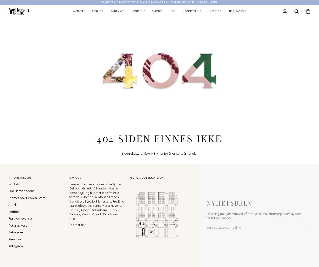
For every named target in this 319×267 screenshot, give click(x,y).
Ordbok (14, 212)
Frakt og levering (20, 218)
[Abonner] (307, 227)
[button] (79, 11)
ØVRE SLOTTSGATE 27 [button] (146, 177)
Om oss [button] (75, 177)
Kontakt (14, 184)
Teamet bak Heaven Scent (27, 198)
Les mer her (77, 225)
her (161, 153)
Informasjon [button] (19, 177)
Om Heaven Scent (21, 191)
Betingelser (16, 232)
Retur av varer (18, 225)
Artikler (13, 204)
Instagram (15, 246)
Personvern (16, 239)
